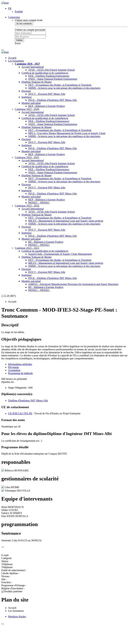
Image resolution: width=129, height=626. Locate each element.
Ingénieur (27, 97)
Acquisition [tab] (14, 370)
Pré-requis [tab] (13, 367)
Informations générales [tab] (20, 364)
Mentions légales (17, 616)
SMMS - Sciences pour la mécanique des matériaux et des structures (64, 88)
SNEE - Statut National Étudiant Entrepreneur (52, 78)
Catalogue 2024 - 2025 (27, 157)
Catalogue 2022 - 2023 (27, 248)
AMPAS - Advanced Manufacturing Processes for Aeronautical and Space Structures (73, 284)
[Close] (2, 547)
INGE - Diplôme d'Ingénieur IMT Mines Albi (52, 100)
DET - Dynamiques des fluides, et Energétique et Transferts (59, 85)
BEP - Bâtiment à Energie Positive (46, 106)
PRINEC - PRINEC (39, 202)
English (19, 11)
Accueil (12, 57)
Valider (19, 40)
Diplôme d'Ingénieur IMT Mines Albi (28, 400)
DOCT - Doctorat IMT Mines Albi (46, 94)
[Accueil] (5, 2)
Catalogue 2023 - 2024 (27, 205)
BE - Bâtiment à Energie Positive (45, 241)
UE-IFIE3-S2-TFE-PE (20, 413)
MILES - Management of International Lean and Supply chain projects (65, 220)
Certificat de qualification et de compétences (45, 72)
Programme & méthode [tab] (20, 373)
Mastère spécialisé (31, 103)
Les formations (16, 60)
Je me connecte (24, 23)
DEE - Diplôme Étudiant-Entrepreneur (48, 75)
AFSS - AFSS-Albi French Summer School (51, 69)
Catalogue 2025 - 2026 (27, 109)
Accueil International (33, 66)
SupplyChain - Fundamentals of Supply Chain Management (60, 254)
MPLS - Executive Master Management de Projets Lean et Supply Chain (66, 133)
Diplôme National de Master (37, 81)
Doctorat (26, 91)
